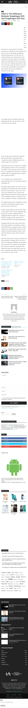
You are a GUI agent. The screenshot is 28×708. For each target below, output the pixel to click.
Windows (3, 590)
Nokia (21, 583)
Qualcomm (7, 280)
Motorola (10, 584)
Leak (7, 581)
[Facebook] (2, 23)
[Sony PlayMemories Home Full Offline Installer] (4, 630)
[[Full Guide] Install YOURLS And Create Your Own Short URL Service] (4, 642)
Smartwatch (23, 586)
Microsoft (4, 583)
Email (1, 700)
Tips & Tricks (19, 588)
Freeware (7, 577)
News (6, 9)
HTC (2, 579)
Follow (24, 441)
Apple (9, 572)
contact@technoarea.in (16, 691)
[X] (5, 23)
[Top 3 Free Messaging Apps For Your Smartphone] (4, 635)
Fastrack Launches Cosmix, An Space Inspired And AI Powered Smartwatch (17, 363)
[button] (2, 2)
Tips (15, 588)
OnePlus (3, 586)
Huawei (5, 579)
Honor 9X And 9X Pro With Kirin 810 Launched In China (7, 297)
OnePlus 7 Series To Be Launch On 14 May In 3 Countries (19, 263)
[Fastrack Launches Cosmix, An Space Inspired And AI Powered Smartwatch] (4, 363)
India (10, 579)
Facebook (21, 574)
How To (23, 577)
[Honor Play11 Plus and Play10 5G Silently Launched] (4, 338)
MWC (14, 583)
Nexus (17, 583)
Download (17, 574)
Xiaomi (16, 590)
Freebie (2, 577)
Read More (15, 429)
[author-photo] (14, 310)
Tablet (11, 588)
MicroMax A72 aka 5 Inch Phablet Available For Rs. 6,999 (13, 482)
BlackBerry (21, 572)
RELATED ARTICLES (6, 326)
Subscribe (24, 446)
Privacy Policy (13, 694)
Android (3, 572)
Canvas (7, 574)
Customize (11, 574)
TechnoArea (8, 426)
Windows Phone (10, 590)
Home (2, 9)
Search (2, 412)
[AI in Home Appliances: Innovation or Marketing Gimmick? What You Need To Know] (4, 619)
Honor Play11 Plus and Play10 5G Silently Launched (12, 556)
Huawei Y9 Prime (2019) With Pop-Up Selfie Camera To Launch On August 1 (20, 298)
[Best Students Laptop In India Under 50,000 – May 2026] (4, 350)
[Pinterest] (8, 23)
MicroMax (22, 581)
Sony (7, 588)
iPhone (3, 581)
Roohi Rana (4, 20)
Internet (15, 579)
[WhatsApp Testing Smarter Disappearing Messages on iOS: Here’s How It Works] (4, 357)
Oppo (7, 586)
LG (14, 581)
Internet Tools (20, 579)
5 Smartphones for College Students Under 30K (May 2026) (14, 567)
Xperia (20, 590)
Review (11, 586)
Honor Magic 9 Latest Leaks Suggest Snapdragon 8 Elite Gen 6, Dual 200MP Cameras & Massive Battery (17, 344)
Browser (3, 574)
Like (25, 438)
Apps (12, 572)
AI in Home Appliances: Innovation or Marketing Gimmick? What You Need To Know (14, 559)
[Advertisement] (14, 5)
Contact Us (19, 694)
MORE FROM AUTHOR (16, 326)
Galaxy (13, 577)
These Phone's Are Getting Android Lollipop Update (12, 478)
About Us (8, 694)
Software (3, 588)
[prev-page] (2, 368)
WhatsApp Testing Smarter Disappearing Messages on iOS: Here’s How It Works (16, 357)
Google (18, 577)
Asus (16, 572)
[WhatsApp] (11, 23)
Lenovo (11, 581)
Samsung (17, 586)
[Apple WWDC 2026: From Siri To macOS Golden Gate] (4, 332)
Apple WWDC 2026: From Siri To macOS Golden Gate (12, 553)
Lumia (17, 581)
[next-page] (4, 368)
